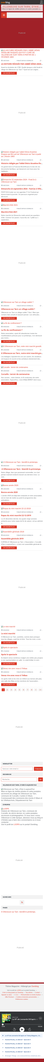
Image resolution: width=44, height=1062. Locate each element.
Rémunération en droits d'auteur (31, 995)
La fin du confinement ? (11, 330)
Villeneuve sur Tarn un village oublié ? (18, 309)
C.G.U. (17, 995)
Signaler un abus (6, 995)
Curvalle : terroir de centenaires (15, 374)
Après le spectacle (9, 654)
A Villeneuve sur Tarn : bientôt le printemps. (21, 469)
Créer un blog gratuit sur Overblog (12, 992)
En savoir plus (9, 73)
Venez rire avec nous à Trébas (14, 675)
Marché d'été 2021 (9, 212)
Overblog (35, 986)
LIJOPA (17, 824)
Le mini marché (8, 633)
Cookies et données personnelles (26, 997)
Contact (37, 992)
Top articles (29, 992)
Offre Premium (9, 997)
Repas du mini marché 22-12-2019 (16, 515)
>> (40, 690)
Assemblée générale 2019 (12, 538)
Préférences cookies (21, 999)
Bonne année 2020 (9, 492)
